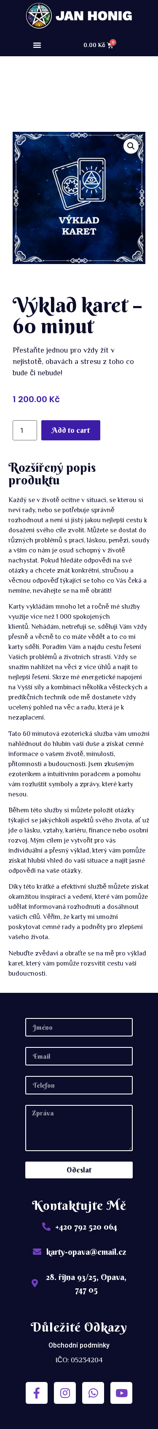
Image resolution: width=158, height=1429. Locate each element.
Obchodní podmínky (79, 1345)
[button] (37, 45)
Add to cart (71, 430)
